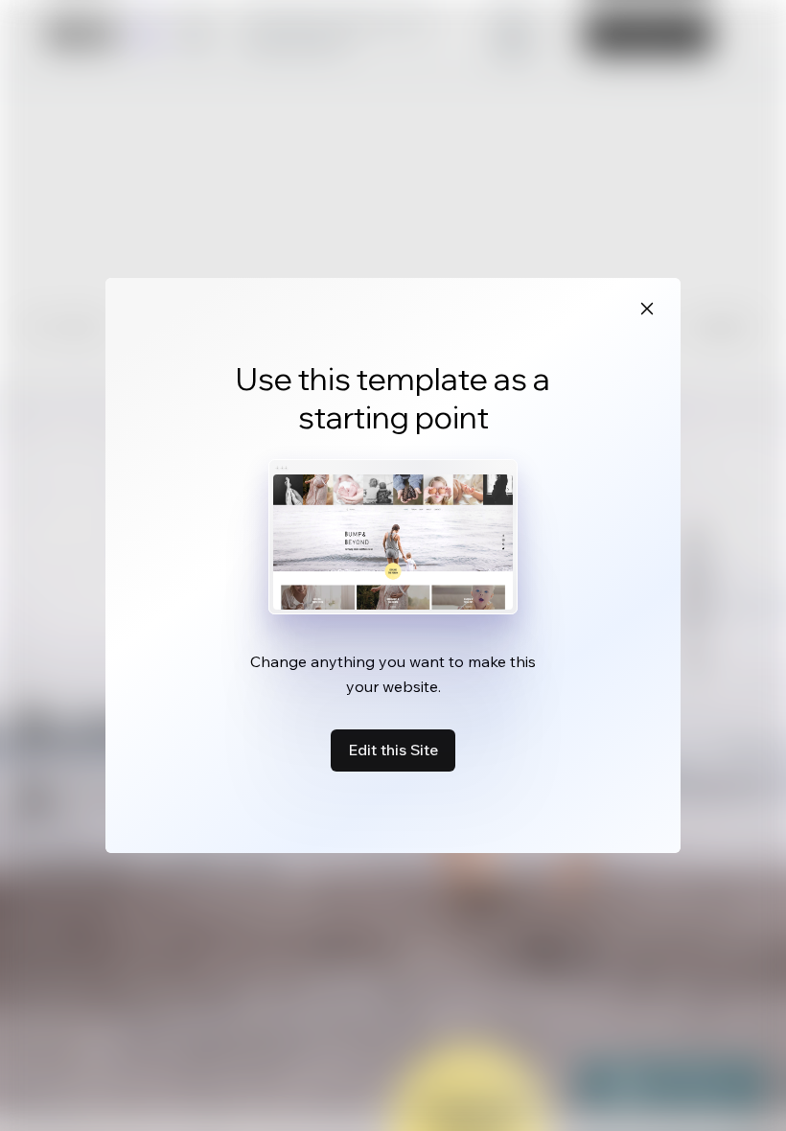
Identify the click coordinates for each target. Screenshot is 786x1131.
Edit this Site (393, 749)
